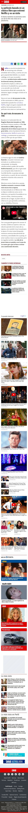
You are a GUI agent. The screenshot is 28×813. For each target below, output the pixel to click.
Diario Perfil (7, 778)
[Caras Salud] (14, 756)
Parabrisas (17, 780)
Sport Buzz (8, 791)
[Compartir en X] (15, 64)
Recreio (15, 791)
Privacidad (4, 797)
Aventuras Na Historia (10, 788)
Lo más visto (6, 676)
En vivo (24, 2)
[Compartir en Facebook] (12, 64)
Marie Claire (21, 778)
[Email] (25, 64)
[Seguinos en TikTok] (16, 774)
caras (14, 606)
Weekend (9, 780)
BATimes (14, 782)
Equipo (10, 797)
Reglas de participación (20, 797)
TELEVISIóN (3, 5)
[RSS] (19, 774)
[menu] (2, 2)
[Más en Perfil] (9, 557)
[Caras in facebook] (9, 774)
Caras (15, 786)
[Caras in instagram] (5, 774)
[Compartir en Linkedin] (22, 64)
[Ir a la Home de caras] (6, 2)
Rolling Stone (20, 788)
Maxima (20, 791)
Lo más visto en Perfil (10, 714)
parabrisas (14, 630)
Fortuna (4, 780)
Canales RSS (5, 795)
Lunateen (23, 780)
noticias (14, 562)
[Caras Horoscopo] (14, 763)
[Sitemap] (23, 774)
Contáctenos (23, 795)
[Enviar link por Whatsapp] (18, 64)
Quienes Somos (14, 795)
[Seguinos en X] (12, 774)
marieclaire (14, 584)
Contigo (20, 786)
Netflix (6, 68)
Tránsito (14, 799)
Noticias (14, 778)
